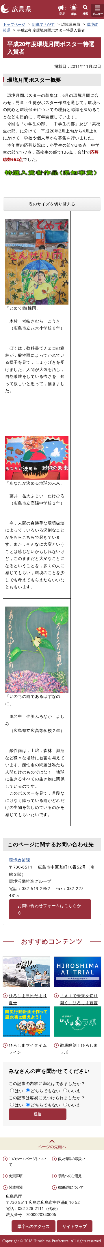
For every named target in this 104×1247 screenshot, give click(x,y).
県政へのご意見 (69, 1175)
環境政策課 (19, 860)
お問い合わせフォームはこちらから (49, 909)
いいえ (74, 1090)
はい (19, 1090)
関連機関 (15, 1187)
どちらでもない (45, 1090)
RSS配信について (70, 1187)
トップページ (14, 24)
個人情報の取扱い (71, 1158)
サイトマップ (74, 1226)
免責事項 (15, 1175)
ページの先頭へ (52, 1146)
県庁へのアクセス (33, 1226)
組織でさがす (43, 24)
